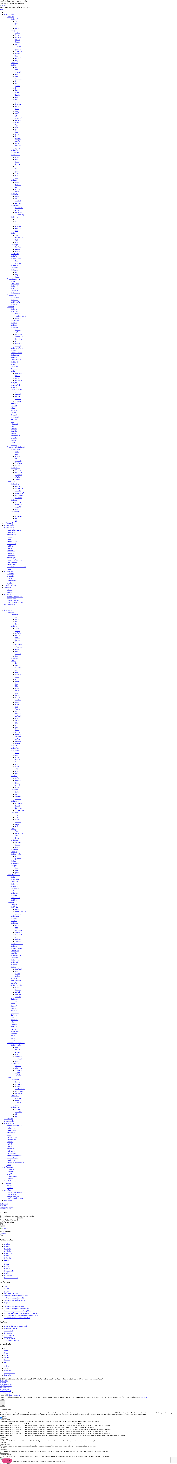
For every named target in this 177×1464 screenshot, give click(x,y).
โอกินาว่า (18, 47)
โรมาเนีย (14, 431)
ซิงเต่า (17, 109)
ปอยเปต (17, 251)
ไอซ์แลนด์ (18, 401)
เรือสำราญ (7, 1370)
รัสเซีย (6, 1368)
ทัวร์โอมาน (14, 288)
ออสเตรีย (14, 387)
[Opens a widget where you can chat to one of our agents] (7, 1460)
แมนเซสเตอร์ (19, 337)
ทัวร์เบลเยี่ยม (15, 355)
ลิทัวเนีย (13, 440)
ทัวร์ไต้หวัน (14, 217)
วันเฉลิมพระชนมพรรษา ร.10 (16, 567)
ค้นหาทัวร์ (7, 1260)
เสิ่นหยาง (18, 139)
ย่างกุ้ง (17, 182)
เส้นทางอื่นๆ (7, 1375)
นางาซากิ (18, 58)
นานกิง (17, 97)
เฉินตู (16, 76)
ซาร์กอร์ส (18, 318)
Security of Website (9, 1338)
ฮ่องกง (6, 1353)
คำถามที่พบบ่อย (9, 1333)
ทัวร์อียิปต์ (14, 304)
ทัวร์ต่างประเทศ (9, 14)
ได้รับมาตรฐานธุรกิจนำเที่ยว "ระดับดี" (16, 1295)
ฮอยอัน (17, 171)
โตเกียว (17, 33)
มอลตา (13, 433)
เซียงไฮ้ (17, 70)
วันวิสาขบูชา (11, 557)
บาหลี (16, 261)
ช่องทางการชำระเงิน (10, 1328)
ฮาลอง (17, 162)
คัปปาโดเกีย (18, 373)
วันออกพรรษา (12, 534)
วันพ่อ (9, 539)
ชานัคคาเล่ (18, 380)
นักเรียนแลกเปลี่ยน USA (15, 602)
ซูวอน (17, 23)
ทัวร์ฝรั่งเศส (14, 350)
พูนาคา (17, 277)
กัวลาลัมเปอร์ (19, 208)
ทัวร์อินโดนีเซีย (16, 258)
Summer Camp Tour (13, 600)
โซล (16, 21)
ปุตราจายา (18, 212)
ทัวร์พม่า (14, 180)
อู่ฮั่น (16, 127)
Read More (143, 1397)
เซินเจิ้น (17, 113)
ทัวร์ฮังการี (14, 362)
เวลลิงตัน (18, 479)
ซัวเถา (17, 106)
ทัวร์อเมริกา (15, 484)
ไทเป (16, 219)
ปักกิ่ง (16, 67)
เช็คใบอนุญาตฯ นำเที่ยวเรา (12, 1293)
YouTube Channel (5, 1391)
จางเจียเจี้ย (18, 72)
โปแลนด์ (14, 369)
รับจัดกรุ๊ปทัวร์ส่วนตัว (10, 585)
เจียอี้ (16, 231)
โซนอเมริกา (11, 482)
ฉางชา (17, 74)
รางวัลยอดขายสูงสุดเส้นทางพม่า (14, 1306)
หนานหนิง (18, 145)
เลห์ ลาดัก (18, 203)
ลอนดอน (17, 330)
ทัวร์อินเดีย (14, 194)
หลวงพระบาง (19, 238)
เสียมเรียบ (18, 247)
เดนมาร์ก (18, 399)
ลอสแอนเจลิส (19, 495)
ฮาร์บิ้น (17, 93)
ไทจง (16, 221)
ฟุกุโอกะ (17, 44)
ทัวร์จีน (13, 65)
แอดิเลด (17, 465)
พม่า (5, 1362)
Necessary (5, 1418)
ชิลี (16, 518)
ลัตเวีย (13, 442)
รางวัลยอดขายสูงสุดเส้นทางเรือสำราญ (16, 1308)
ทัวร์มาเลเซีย (15, 205)
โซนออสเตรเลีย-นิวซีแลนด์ (16, 447)
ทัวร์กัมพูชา (15, 244)
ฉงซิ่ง (16, 83)
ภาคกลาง (10, 574)
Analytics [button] (3, 1447)
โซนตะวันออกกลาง (13, 279)
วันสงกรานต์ (11, 551)
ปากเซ (17, 242)
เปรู (16, 521)
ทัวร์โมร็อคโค (15, 302)
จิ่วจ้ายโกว (18, 79)
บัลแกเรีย (14, 429)
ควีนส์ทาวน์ (18, 472)
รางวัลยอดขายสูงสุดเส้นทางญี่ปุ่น (14, 1298)
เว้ (15, 166)
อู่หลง (16, 132)
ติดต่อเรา (10, 592)
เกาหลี (6, 1350)
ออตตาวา (18, 509)
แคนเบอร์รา (18, 461)
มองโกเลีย (18, 120)
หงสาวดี (17, 189)
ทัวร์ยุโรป (14, 309)
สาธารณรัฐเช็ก (16, 385)
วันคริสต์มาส (11, 544)
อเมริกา (6, 1366)
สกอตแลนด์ (18, 334)
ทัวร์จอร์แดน (15, 284)
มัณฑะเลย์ (18, 185)
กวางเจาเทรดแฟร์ (9, 1373)
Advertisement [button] (4, 1453)
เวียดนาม (7, 1360)
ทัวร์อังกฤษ (14, 327)
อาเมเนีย (14, 438)
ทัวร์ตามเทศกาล (9, 528)
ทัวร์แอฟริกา (15, 297)
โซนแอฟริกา (11, 295)
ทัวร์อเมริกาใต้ (15, 511)
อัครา (16, 198)
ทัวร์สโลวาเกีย (15, 364)
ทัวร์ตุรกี (13, 371)
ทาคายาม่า (18, 49)
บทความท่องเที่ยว (9, 605)
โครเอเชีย (14, 415)
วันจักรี (9, 548)
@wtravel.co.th (4, 1387)
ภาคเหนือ (10, 576)
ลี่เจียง (17, 90)
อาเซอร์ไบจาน (15, 435)
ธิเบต (16, 111)
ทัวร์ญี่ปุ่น (14, 30)
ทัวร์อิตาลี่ (14, 323)
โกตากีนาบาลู (19, 215)
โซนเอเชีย (10, 17)
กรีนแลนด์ (14, 424)
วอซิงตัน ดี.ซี (19, 488)
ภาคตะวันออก (12, 580)
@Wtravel (3, 1233)
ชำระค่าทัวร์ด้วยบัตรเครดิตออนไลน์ (15, 1326)
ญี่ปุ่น (5, 1348)
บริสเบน (17, 456)
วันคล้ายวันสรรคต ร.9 (14, 530)
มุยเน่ (16, 178)
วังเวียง (17, 240)
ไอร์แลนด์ (18, 346)
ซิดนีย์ (17, 452)
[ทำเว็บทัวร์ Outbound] (12, 1395)
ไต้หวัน (6, 1355)
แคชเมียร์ (18, 201)
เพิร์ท (16, 458)
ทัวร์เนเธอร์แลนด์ (16, 353)
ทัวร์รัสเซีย (14, 311)
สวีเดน (17, 392)
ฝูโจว (16, 129)
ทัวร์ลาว (13, 233)
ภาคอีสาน (10, 583)
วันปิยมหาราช (12, 532)
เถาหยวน (18, 226)
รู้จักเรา (9, 590)
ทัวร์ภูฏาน (14, 270)
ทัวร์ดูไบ (13, 281)
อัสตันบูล (17, 376)
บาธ (16, 341)
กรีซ (12, 426)
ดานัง (16, 168)
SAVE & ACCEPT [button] (5, 1463)
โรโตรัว (17, 477)
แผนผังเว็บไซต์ (8, 1331)
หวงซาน (17, 148)
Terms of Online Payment (11, 1340)
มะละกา (17, 210)
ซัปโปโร (17, 40)
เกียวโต (17, 42)
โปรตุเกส (14, 383)
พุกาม (17, 187)
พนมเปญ (17, 249)
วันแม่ (9, 569)
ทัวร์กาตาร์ (14, 286)
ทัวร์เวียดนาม (15, 155)
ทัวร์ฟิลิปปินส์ (15, 267)
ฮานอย (17, 157)
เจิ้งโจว (17, 125)
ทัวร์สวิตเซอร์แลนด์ (17, 348)
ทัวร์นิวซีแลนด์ (15, 468)
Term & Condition (9, 1335)
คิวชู (16, 60)
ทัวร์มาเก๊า (14, 150)
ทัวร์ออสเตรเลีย (16, 449)
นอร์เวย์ (17, 396)
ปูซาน (17, 28)
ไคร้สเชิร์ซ (18, 475)
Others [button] (2, 1458)
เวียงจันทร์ (18, 235)
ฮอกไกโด (18, 37)
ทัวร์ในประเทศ (8, 571)
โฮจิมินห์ (17, 173)
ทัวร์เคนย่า (14, 300)
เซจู (16, 26)
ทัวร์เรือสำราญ (8, 1273)
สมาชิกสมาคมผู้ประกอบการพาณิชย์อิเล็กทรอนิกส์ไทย (21, 1315)
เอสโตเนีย (14, 445)
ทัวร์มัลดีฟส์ (15, 254)
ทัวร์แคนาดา (15, 500)
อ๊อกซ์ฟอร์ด (18, 339)
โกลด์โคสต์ (18, 463)
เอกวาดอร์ (18, 514)
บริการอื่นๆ (7, 594)
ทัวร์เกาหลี (14, 19)
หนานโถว (18, 228)
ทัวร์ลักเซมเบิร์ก (16, 360)
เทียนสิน (17, 95)
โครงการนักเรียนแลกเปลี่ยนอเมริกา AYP (17, 1318)
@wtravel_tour (4, 1389)
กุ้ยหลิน (17, 81)
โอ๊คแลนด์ (18, 470)
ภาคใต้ (9, 578)
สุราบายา (18, 263)
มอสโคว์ (17, 313)
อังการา (17, 378)
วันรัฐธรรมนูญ (12, 541)
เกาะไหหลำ (18, 118)
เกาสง (17, 224)
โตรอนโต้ (18, 507)
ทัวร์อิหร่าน (14, 290)
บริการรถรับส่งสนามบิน (15, 597)
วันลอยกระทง (11, 537)
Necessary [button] (3, 1416)
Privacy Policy (8, 1337)
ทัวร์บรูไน (14, 256)
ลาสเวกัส (18, 491)
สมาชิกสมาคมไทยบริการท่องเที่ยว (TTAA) (17, 1311)
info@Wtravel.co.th (6, 1386)
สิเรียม (17, 192)
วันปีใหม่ (10, 546)
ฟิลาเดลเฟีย (18, 498)
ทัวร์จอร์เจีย (14, 366)
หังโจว (17, 122)
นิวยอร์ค (17, 486)
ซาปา (16, 159)
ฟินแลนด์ (18, 394)
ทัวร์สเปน (14, 325)
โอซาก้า (17, 35)
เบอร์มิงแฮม (18, 343)
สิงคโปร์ (6, 1357)
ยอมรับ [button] (2, 1400)
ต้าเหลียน (18, 104)
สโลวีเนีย (14, 357)
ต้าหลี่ (16, 88)
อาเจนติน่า (18, 516)
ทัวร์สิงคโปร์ (15, 152)
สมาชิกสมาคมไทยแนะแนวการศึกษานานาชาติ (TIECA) (22, 1313)
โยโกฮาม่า (18, 51)
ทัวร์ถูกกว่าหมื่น (9, 525)
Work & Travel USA (13, 599)
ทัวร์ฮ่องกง (14, 63)
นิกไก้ (16, 56)
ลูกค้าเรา (6, 1291)
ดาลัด (16, 175)
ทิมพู (16, 274)
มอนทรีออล (18, 505)
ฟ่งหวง (17, 134)
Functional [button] (3, 1437)
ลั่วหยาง (17, 136)
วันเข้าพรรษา (11, 564)
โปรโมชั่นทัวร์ (8, 523)
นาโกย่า (17, 53)
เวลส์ (16, 332)
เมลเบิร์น (17, 454)
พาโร (16, 272)
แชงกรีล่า (18, 141)
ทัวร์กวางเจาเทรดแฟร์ (11, 1278)
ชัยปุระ (17, 196)
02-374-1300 (4, 1381)
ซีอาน (17, 99)
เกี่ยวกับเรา (7, 587)
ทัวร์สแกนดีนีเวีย (16, 389)
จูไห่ (16, 116)
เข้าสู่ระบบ (7, 1302)
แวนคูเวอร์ (18, 502)
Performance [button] (3, 1442)
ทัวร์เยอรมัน (15, 320)
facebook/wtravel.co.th (6, 1384)
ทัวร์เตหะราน (15, 293)
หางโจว (17, 143)
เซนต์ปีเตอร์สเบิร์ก (20, 316)
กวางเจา (17, 102)
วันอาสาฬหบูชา (12, 562)
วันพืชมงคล (11, 555)
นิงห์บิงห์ (17, 164)
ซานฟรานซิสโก (20, 493)
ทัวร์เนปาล (14, 265)
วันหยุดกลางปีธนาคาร (14, 560)
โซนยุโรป (10, 307)
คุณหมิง (17, 86)
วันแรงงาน (10, 553)
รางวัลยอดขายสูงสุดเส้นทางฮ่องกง (15, 1300)
